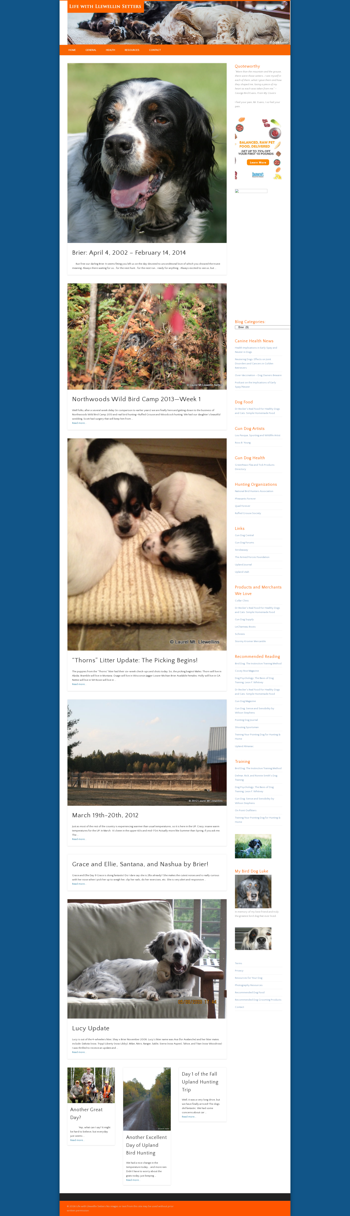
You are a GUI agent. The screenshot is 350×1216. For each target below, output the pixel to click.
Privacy (239, 970)
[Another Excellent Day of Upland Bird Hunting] (147, 1099)
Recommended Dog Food (250, 992)
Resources (132, 50)
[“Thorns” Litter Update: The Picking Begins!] (147, 544)
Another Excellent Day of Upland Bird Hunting (146, 1145)
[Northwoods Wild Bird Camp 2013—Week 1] (147, 336)
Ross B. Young (243, 442)
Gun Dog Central (244, 535)
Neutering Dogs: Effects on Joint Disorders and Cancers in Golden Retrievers (254, 363)
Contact (155, 50)
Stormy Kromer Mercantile (250, 641)
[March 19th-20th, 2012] (147, 753)
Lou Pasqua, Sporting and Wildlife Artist (257, 435)
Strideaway (241, 549)
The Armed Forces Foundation (252, 557)
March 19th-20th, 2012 (105, 815)
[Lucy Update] (147, 959)
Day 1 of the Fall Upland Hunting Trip (200, 1082)
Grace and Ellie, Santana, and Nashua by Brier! (140, 864)
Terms (238, 963)
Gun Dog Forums (244, 542)
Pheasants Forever (245, 498)
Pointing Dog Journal (246, 720)
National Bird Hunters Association (254, 491)
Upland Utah (242, 571)
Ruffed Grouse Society (248, 513)
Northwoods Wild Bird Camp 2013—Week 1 (136, 399)
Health (110, 50)
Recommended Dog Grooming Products (258, 999)
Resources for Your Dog (248, 977)
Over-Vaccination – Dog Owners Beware (258, 375)
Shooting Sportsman (247, 727)
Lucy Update (91, 1028)
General (90, 50)
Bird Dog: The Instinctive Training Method (258, 663)
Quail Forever (242, 506)
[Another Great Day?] (91, 1085)
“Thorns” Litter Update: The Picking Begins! (135, 660)
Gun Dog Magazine (245, 701)
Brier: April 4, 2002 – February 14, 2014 (129, 252)
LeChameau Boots (245, 626)
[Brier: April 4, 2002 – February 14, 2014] (147, 153)
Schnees (240, 634)
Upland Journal (243, 564)
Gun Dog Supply (244, 619)
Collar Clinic (242, 600)
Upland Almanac (244, 746)
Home (72, 50)
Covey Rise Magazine (247, 670)
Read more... (79, 423)
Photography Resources (248, 985)
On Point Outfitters (245, 810)
